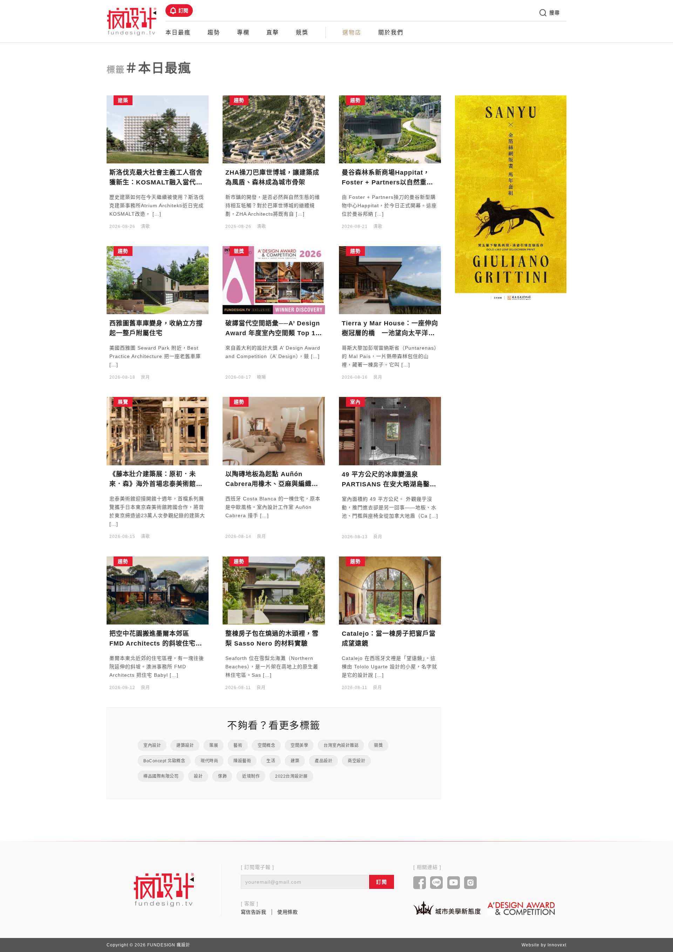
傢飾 (222, 776)
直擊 (272, 32)
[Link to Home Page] (132, 21)
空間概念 (266, 745)
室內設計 (152, 745)
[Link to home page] (164, 889)
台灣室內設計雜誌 (341, 745)
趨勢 (214, 32)
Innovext (557, 945)
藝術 (237, 745)
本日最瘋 (178, 32)
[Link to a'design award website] (521, 908)
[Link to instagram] (470, 883)
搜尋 (554, 12)
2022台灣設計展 (291, 776)
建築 (295, 760)
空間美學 (299, 745)
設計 (198, 776)
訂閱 (183, 10)
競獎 (302, 32)
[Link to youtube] (453, 883)
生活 (270, 760)
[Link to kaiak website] (447, 907)
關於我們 (390, 32)
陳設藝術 (242, 760)
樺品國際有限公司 (160, 776)
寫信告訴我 (253, 912)
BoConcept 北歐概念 (164, 760)
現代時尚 (209, 760)
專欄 (243, 32)
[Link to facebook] (419, 883)
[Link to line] (436, 883)
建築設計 (185, 745)
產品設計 (323, 760)
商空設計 (356, 760)
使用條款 (287, 912)
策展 (213, 745)
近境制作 (251, 776)
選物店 (351, 32)
